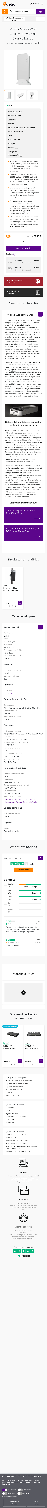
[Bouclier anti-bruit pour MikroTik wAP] (12, 576)
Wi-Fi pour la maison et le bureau (14, 19)
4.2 (10, 105)
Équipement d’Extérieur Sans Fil (18, 1084)
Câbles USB (10, 1120)
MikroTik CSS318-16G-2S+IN (16, 1135)
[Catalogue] (5, 11)
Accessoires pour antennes (16, 1117)
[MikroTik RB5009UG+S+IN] (12, 1034)
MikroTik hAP (11, 1138)
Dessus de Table (30, 802)
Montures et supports (14, 1090)
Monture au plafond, (27, 799)
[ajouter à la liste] (39, 105)
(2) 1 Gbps (8, 693)
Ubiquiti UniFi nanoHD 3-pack (17, 1141)
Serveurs (9, 1111)
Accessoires (10, 1123)
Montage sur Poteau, (13, 802)
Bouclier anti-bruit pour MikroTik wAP (10, 589)
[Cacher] (40, 314)
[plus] (39, 242)
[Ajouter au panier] (20, 603)
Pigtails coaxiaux (12, 1114)
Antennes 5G (10, 1108)
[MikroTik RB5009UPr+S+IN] (34, 1034)
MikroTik (11, 147)
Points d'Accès (13, 155)
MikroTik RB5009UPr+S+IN (31, 1047)
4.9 (6, 1043)
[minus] (8, 242)
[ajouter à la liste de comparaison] (35, 105)
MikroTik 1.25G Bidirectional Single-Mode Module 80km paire (21, 1148)
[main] (9, 4)
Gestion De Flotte (12, 1096)
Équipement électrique (14, 1087)
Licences (9, 1093)
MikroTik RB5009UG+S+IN (9, 1047)
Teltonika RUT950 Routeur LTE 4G (18, 1152)
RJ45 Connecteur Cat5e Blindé (17, 1144)
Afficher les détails (9, 1497)
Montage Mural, (11, 799)
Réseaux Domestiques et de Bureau (19, 1081)
